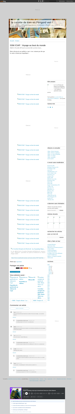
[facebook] (38, 1)
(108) (50, 177)
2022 (48, 279)
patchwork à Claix (51, 246)
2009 (48, 298)
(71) (50, 189)
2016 (48, 288)
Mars (50, 270)
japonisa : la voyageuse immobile (54, 256)
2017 (48, 287)
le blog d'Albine (50, 248)
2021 (48, 281)
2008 (48, 300)
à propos (40, 396)
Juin (49, 267)
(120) (50, 176)
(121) (51, 174)
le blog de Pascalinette (52, 251)
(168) (51, 168)
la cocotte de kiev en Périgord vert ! (32, 22)
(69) (49, 192)
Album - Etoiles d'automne (53, 151)
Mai (49, 269)
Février (50, 272)
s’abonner (27, 396)
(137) (52, 171)
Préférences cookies (42, 380)
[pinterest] (42, 1)
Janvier (50, 273)
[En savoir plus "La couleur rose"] (62, 225)
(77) (50, 188)
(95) (53, 185)
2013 (48, 292)
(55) (51, 196)
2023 (48, 278)
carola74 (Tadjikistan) (52, 254)
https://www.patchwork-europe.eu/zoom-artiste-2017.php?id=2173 (28, 257)
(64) (49, 193)
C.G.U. (55, 378)
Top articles (41, 378)
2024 (48, 276)
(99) (49, 182)
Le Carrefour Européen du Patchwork (38, 249)
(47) (50, 198)
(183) (52, 167)
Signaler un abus (50, 378)
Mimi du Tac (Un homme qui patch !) (55, 247)
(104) (51, 179)
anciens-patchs (50, 158)
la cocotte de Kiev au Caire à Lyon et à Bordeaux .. (55, 97)
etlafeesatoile (50, 257)
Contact (17, 41)
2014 (48, 291)
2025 (48, 275)
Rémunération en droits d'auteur (61, 378)
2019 (48, 284)
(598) (50, 165)
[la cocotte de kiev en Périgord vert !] (50, 87)
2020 (48, 282)
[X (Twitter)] (40, 1)
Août (50, 266)
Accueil (12, 41)
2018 (48, 285)
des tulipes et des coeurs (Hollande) (54, 253)
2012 (48, 294)
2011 (48, 295)
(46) (50, 199)
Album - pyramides (51, 157)
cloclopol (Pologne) (51, 244)
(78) (50, 186)
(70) (50, 190)
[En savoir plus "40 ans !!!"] (56, 220)
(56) (51, 195)
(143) (49, 170)
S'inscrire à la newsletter (15, 271)
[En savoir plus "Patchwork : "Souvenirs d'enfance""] (50, 220)
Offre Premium (69, 378)
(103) (51, 180)
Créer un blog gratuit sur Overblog (34, 378)
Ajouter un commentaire (19, 308)
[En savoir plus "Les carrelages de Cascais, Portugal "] (62, 220)
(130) (51, 173)
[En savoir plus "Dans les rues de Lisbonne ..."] (50, 225)
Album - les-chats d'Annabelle (53, 154)
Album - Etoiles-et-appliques (53, 152)
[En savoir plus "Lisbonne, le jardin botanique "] (56, 225)
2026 (48, 264)
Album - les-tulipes (51, 155)
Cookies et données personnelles (33, 380)
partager (33, 396)
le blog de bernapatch (51, 250)
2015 (48, 290)
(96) (49, 183)
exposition (19, 261)
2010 (48, 297)
